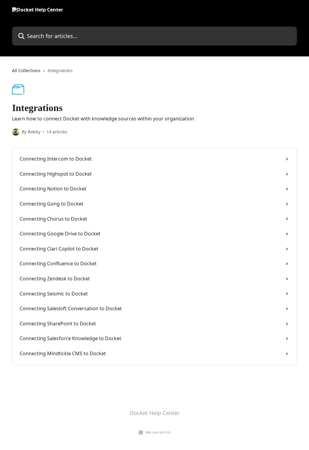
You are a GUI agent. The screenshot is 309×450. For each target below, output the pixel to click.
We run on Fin (157, 432)
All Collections (26, 70)
